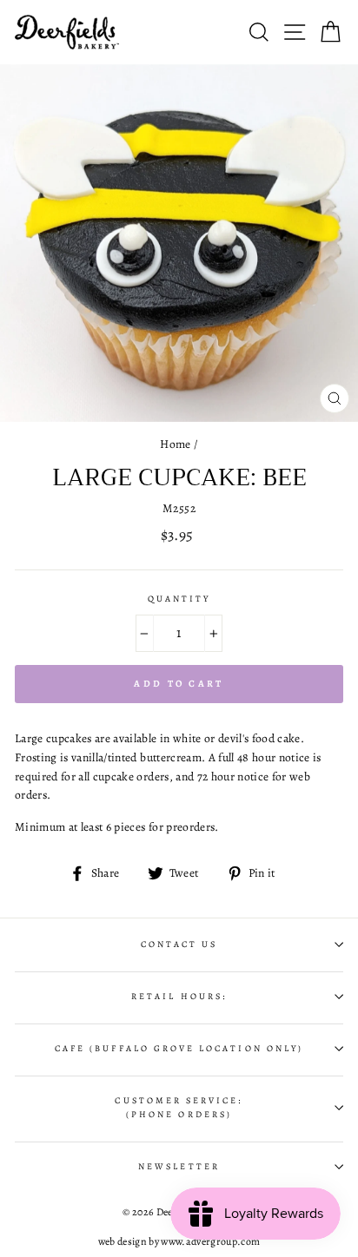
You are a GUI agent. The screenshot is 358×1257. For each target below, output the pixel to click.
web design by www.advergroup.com (179, 1241)
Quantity (179, 599)
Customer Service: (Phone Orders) (178, 1108)
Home (175, 444)
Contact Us (179, 944)
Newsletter (179, 1167)
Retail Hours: (179, 996)
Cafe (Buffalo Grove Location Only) (179, 1049)
